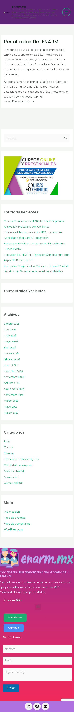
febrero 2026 (12, 359)
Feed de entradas (15, 517)
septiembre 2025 (14, 388)
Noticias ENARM (14, 471)
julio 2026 (10, 329)
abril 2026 (10, 347)
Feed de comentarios (17, 523)
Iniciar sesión (12, 511)
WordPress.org (13, 529)
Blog (7, 441)
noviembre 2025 (14, 376)
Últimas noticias (13, 482)
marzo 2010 (11, 412)
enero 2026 (11, 365)
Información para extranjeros (21, 459)
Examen (9, 453)
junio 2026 (10, 335)
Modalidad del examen (18, 465)
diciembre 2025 (13, 371)
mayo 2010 (10, 406)
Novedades (11, 477)
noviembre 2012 (14, 394)
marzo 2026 (11, 353)
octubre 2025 (12, 382)
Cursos (8, 447)
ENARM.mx (19, 6)
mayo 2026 (11, 341)
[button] (38, 607)
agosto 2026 (12, 323)
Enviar (11, 687)
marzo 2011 (11, 400)
